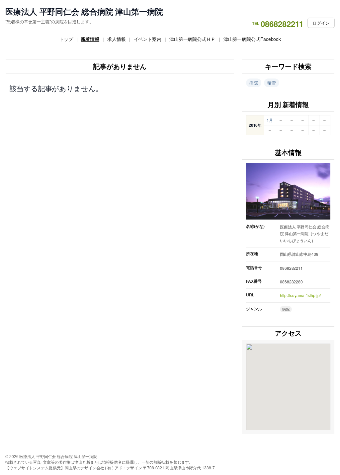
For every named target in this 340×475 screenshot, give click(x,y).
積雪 (271, 82)
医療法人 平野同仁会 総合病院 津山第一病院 (84, 11)
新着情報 (90, 39)
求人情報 (116, 39)
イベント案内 (147, 39)
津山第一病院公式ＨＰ (192, 39)
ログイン (321, 23)
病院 (253, 82)
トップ (66, 39)
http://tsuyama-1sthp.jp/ (300, 295)
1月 (270, 120)
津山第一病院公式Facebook (252, 39)
